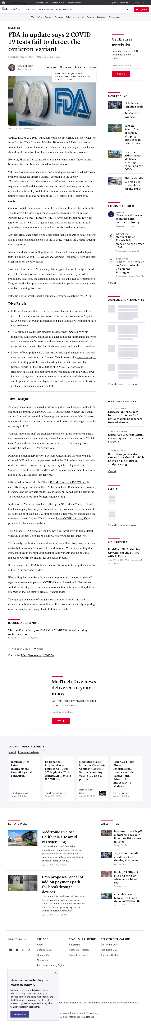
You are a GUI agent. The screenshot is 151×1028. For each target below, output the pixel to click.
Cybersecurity (72, 17)
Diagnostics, (35, 655)
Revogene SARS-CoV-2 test (65, 504)
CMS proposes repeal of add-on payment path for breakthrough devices (62, 884)
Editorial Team (44, 949)
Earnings (59, 17)
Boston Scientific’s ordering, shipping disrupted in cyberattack (132, 134)
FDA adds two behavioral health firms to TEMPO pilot (128, 898)
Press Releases (64, 9)
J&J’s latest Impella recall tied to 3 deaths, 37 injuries (133, 110)
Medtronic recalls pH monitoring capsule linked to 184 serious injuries (128, 836)
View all (112, 282)
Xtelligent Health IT (74, 2)
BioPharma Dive (42, 2)
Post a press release (128, 384)
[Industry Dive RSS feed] (29, 950)
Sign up (143, 9)
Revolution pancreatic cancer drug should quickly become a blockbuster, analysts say (126, 459)
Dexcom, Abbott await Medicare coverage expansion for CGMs (133, 160)
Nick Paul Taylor (18, 638)
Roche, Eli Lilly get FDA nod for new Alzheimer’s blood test (126, 877)
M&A (39, 17)
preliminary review (33, 455)
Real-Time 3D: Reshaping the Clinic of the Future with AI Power (124, 552)
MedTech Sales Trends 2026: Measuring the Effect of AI (130, 242)
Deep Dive (30, 9)
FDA (33, 17)
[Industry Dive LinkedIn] (11, 950)
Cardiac (90, 17)
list (57, 331)
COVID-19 (48, 655)
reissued (64, 195)
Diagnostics (114, 17)
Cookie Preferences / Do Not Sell (76, 1016)
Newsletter (42, 960)
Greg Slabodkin (25, 65)
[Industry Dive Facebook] (17, 950)
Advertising (74, 944)
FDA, (24, 655)
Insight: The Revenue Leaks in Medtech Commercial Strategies (130, 267)
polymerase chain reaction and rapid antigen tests (56, 352)
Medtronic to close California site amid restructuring (59, 837)
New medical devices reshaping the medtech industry (129, 219)
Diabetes (101, 17)
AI (83, 17)
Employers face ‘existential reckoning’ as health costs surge (125, 438)
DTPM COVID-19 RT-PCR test (68, 482)
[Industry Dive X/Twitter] (23, 950)
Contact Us (43, 954)
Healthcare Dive (58, 2)
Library (41, 9)
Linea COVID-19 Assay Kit (72, 518)
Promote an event (127, 524)
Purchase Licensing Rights (50, 965)
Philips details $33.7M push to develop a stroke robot (133, 183)
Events (50, 9)
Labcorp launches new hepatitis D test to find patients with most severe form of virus (125, 417)
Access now (20, 1014)
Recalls (48, 17)
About (40, 944)
